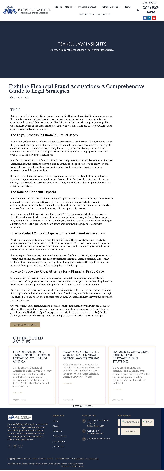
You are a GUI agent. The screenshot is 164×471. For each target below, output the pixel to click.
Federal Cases (110, 7)
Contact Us (103, 14)
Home (58, 7)
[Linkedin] (149, 18)
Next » (89, 406)
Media (127, 7)
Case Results (86, 14)
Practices (57, 431)
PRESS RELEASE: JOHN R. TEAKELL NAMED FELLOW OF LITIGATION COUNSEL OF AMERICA (31, 356)
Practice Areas (87, 7)
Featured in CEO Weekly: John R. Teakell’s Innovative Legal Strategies (130, 356)
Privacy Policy (92, 459)
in (15, 446)
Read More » (18, 393)
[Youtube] (154, 18)
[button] (25, 324)
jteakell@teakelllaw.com (98, 438)
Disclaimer (79, 459)
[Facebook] (145, 18)
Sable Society (78, 466)
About (68, 7)
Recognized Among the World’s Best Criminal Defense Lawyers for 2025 (81, 355)
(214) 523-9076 (94, 431)
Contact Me (58, 446)
